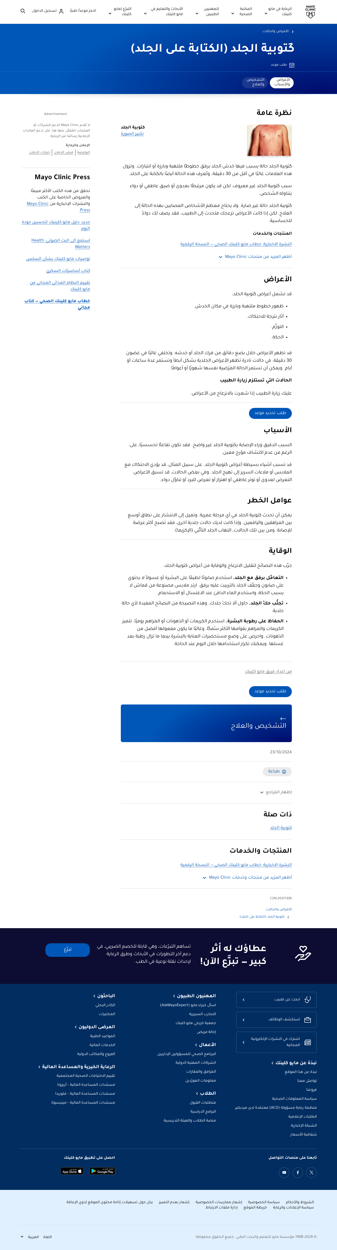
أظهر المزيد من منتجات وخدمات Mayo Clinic (250, 878)
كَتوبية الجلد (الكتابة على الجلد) (213, 50)
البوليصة (83, 153)
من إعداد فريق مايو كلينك (268, 672)
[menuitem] (282, 82)
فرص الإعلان (63, 153)
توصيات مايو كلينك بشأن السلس (58, 259)
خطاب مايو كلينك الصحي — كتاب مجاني (57, 304)
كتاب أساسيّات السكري (68, 271)
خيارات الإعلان (39, 153)
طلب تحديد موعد (270, 413)
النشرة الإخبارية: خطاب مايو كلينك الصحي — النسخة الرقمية (236, 244)
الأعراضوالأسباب (282, 82)
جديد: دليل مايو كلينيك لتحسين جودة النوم (56, 225)
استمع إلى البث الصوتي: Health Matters (60, 244)
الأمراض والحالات (275, 31)
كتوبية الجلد (281, 828)
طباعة (274, 771)
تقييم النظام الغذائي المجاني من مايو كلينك (60, 286)
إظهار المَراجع (279, 792)
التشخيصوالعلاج (255, 82)
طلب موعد (279, 65)
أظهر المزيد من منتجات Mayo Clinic (258, 257)
